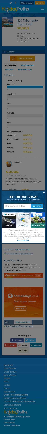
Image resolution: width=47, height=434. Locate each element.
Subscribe (37, 206)
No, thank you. (23, 240)
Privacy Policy (27, 238)
